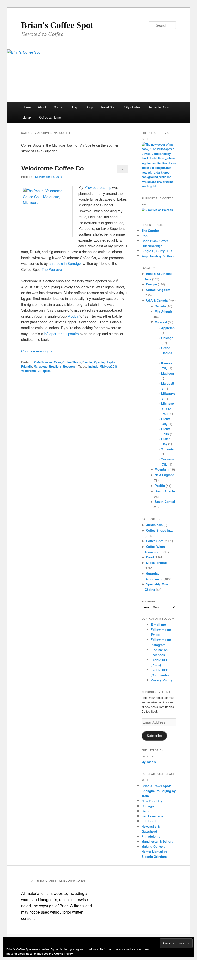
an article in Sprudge (65, 263)
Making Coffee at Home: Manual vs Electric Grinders (154, 851)
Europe (151, 284)
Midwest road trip (97, 187)
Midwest (161, 322)
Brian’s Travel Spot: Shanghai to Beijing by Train (159, 791)
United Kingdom (158, 289)
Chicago (167, 337)
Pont (145, 235)
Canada (160, 306)
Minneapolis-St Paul (167, 408)
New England (164, 474)
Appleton (168, 327)
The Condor (150, 230)
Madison (167, 373)
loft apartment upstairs (61, 333)
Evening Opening (93, 362)
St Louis (167, 449)
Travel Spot (108, 107)
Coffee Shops (71, 362)
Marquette (41, 366)
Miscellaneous (156, 562)
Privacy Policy (161, 680)
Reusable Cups (158, 107)
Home (26, 107)
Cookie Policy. (63, 953)
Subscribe (154, 736)
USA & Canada (157, 300)
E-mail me (158, 624)
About (42, 107)
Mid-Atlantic (163, 311)
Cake (57, 362)
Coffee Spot (154, 541)
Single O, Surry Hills (157, 251)
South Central (165, 501)
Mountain (162, 469)
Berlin (146, 811)
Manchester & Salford (157, 841)
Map (75, 107)
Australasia (154, 525)
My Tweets (149, 762)
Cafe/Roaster (43, 362)
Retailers (55, 366)
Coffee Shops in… (159, 530)
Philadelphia (151, 836)
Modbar (74, 315)
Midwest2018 (109, 366)
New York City (152, 801)
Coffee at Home (50, 117)
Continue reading (36, 350)
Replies (44, 371)
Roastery (69, 366)
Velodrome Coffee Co (52, 168)
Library (27, 117)
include (93, 366)
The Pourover (52, 269)
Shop (89, 107)
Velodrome (28, 371)
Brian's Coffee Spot (57, 25)
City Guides (132, 107)
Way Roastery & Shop (158, 256)
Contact (59, 107)
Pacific (160, 485)
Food (150, 557)
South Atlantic (165, 491)
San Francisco (152, 816)
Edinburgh (149, 821)
